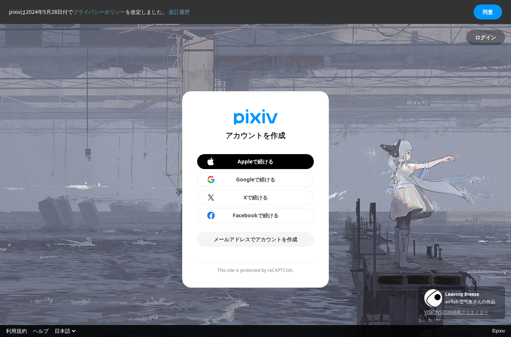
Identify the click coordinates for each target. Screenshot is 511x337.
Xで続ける (256, 197)
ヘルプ (41, 331)
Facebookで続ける (256, 215)
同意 (488, 11)
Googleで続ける (255, 179)
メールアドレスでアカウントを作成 (255, 239)
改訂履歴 (179, 11)
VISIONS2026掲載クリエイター (456, 312)
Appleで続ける (255, 161)
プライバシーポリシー (99, 11)
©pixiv (498, 331)
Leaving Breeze (462, 294)
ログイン (485, 37)
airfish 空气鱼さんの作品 (470, 302)
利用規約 (16, 331)
